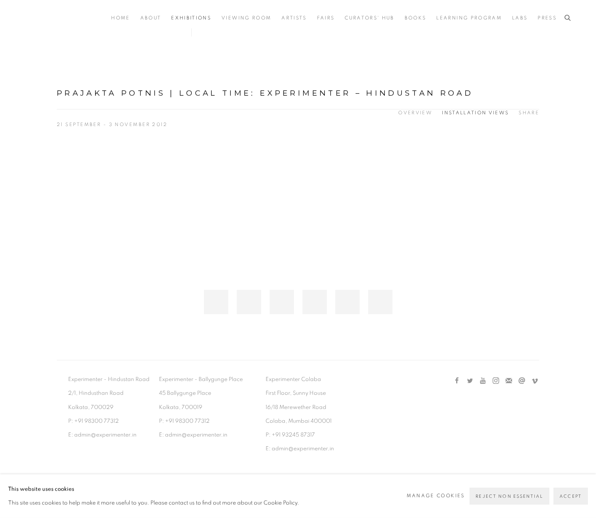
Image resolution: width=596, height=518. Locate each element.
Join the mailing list (508, 381)
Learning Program (469, 18)
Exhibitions (191, 18)
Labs (519, 18)
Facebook (456, 381)
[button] (216, 302)
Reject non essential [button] (509, 496)
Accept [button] (571, 496)
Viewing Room (246, 18)
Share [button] (529, 113)
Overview (415, 113)
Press (547, 18)
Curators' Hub (369, 18)
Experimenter (56, 18)
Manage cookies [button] (436, 496)
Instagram (495, 381)
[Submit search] (568, 18)
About (150, 18)
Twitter (469, 381)
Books (416, 18)
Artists (294, 18)
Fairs (326, 18)
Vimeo (534, 381)
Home (120, 18)
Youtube (482, 381)
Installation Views (475, 113)
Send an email (521, 381)
